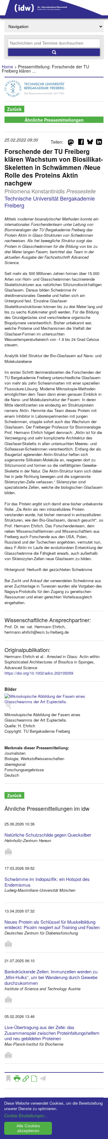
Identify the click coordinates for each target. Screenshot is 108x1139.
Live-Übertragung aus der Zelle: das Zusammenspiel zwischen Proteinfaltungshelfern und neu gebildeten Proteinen (51, 1033)
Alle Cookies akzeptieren (28, 1128)
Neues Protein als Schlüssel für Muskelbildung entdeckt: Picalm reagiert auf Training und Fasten (52, 925)
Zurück (14, 109)
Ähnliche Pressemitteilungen (54, 120)
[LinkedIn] (99, 143)
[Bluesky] (90, 143)
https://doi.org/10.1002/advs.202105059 (38, 673)
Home (7, 67)
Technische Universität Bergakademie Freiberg (49, 201)
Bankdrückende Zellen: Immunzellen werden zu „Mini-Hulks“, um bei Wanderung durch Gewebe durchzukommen (51, 977)
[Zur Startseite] (54, 13)
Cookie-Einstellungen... (26, 1115)
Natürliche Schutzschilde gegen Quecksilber (47, 835)
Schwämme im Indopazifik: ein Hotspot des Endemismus (47, 882)
